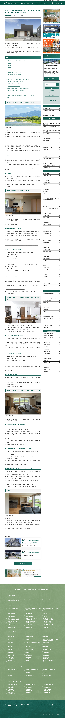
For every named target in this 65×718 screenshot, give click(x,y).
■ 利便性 (9, 65)
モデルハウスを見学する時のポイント (14, 618)
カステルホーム (28, 661)
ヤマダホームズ (45, 638)
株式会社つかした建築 (47, 651)
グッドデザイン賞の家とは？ (12, 670)
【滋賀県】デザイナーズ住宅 (12, 621)
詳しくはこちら (8, 268)
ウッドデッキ (45, 670)
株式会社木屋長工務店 (11, 651)
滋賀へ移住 (45, 616)
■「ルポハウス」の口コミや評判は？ (15, 74)
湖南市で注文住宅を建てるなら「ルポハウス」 (14, 70)
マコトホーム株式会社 (11, 654)
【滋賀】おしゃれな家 (47, 622)
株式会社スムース (46, 657)
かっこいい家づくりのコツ (30, 675)
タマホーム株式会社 (11, 636)
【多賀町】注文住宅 (46, 687)
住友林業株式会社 (46, 636)
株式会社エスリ (28, 660)
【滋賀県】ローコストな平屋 (48, 624)
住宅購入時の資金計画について (13, 608)
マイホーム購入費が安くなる (48, 673)
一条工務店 (9, 639)
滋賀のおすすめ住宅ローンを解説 (13, 673)
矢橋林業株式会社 (46, 646)
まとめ (7, 97)
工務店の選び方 (28, 625)
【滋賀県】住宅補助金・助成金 (48, 619)
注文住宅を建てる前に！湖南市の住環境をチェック (15, 60)
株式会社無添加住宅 (29, 655)
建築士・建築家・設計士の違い (31, 673)
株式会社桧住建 (10, 652)
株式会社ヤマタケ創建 (29, 644)
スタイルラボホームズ (29, 634)
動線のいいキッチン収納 (29, 615)
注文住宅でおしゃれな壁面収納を (48, 618)
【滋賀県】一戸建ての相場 (30, 622)
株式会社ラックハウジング (47, 647)
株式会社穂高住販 (46, 642)
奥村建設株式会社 (46, 655)
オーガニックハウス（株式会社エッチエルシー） (33, 643)
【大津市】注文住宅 (11, 686)
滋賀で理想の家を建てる (29, 624)
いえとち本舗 (10, 660)
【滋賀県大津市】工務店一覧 (48, 684)
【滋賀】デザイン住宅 (47, 621)
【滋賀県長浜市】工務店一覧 (12, 684)
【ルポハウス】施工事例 (47, 675)
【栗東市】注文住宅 (29, 686)
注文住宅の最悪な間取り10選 (12, 613)
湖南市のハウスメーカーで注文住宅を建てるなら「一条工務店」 (18, 79)
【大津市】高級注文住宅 (12, 693)
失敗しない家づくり (29, 613)
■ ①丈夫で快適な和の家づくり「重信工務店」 (16, 90)
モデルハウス (45, 627)
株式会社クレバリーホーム (12, 638)
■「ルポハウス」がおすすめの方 (14, 76)
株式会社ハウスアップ (29, 649)
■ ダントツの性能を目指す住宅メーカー (15, 81)
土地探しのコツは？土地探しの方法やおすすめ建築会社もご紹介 (33, 609)
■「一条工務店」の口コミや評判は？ (15, 83)
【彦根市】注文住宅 (11, 690)
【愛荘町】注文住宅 (29, 687)
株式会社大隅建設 (28, 646)
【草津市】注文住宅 (11, 692)
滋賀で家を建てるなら (47, 625)
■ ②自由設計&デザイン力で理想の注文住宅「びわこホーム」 (19, 93)
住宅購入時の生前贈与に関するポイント (32, 669)
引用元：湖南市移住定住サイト (9, 127)
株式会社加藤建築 (10, 647)
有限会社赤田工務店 (29, 639)
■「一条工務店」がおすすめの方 (14, 86)
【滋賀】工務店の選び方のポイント (31, 618)
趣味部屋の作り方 (10, 615)
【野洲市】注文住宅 (46, 692)
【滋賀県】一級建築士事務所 (30, 621)
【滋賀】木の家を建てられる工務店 (13, 619)
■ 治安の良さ (10, 67)
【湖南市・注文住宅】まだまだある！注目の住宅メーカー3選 (17, 88)
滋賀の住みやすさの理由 (29, 616)
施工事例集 (12, 596)
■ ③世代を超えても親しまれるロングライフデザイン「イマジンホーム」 (21, 95)
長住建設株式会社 (46, 652)
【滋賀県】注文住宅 (29, 619)
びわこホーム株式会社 (11, 661)
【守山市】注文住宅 (29, 689)
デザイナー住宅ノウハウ (15, 666)
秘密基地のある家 (28, 670)
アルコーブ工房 (10, 646)
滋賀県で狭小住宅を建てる (12, 627)
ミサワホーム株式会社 (29, 636)
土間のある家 (28, 672)
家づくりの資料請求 (29, 610)
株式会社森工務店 (28, 652)
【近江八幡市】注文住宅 (47, 690)
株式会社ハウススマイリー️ (47, 661)
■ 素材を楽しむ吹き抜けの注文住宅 (14, 72)
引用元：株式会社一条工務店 (9, 323)
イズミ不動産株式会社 (47, 634)
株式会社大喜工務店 (11, 658)
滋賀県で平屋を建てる (11, 625)
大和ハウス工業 (28, 638)
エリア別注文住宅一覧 (15, 681)
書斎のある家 (45, 615)
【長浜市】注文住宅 (46, 686)
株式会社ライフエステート (47, 649)
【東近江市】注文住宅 (47, 689)
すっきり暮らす (45, 613)
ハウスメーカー (13, 631)
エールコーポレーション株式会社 (48, 660)
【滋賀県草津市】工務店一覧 (30, 684)
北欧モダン (45, 672)
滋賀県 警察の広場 (9, 186)
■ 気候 (9, 63)
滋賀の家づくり (13, 605)
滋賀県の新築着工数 (29, 627)
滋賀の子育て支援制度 (11, 616)
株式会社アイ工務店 (11, 655)
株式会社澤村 (28, 658)
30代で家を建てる (10, 676)
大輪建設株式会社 (10, 642)
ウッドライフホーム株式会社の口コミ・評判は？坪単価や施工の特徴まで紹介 (50, 640)
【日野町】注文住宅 (11, 689)
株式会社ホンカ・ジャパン (30, 647)
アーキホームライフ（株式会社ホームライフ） (15, 644)
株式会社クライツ (10, 649)
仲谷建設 (27, 651)
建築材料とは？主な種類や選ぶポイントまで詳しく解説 (51, 609)
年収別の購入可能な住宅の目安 (13, 669)
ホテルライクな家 (10, 672)
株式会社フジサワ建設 (47, 644)
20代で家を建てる (46, 610)
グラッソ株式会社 (46, 654)
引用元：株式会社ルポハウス (9, 215)
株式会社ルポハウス (11, 634)
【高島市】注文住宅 (11, 687)
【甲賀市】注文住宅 (29, 690)
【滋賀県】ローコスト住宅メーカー (13, 622)
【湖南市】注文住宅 (29, 692)
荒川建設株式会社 (46, 658)
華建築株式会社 (28, 657)
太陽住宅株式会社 (10, 657)
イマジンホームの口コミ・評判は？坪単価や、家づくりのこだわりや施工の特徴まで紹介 (21, 486)
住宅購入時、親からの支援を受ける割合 (49, 669)
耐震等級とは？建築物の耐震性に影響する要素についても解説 (15, 611)
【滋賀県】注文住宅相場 (12, 624)
